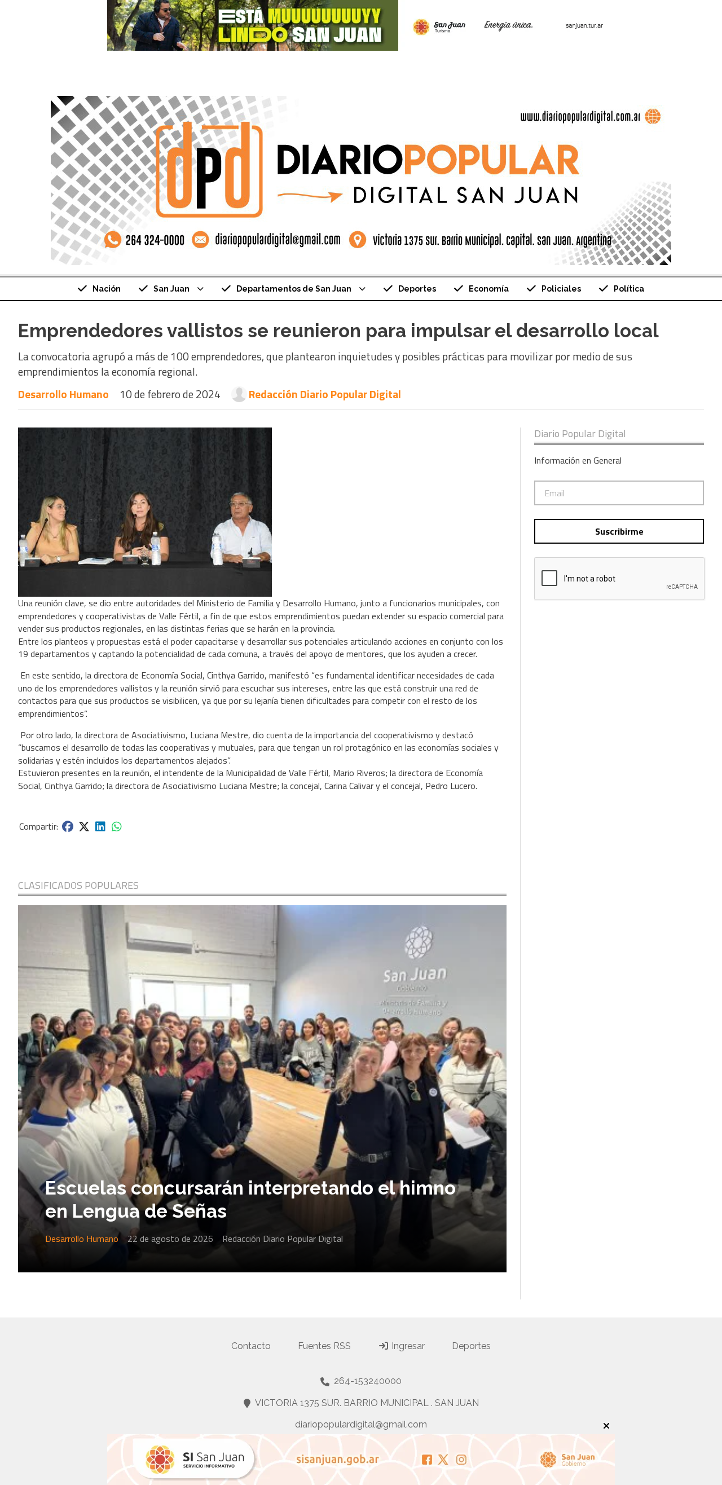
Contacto (251, 1346)
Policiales (561, 288)
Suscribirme (619, 531)
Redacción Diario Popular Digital (325, 394)
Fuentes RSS (324, 1346)
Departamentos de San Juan (293, 288)
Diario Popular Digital (580, 434)
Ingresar (407, 1346)
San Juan (171, 288)
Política (629, 288)
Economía (489, 288)
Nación (107, 288)
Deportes (417, 288)
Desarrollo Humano (63, 394)
